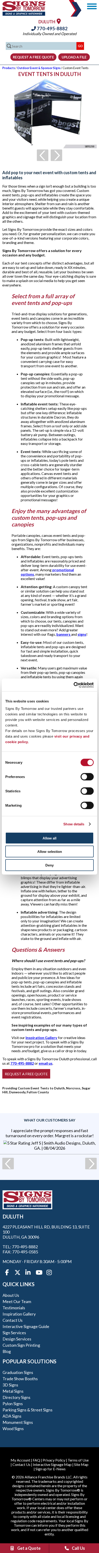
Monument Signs (18, 1422)
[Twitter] (17, 1272)
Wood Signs (13, 1428)
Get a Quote (29, 1548)
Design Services (17, 1338)
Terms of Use (78, 1460)
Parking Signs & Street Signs (27, 1409)
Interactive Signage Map (52, 1464)
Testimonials (14, 1307)
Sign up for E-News (50, 1469)
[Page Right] (56, 155)
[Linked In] (28, 1272)
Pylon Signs (13, 1403)
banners (63, 634)
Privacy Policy (54, 1460)
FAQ (36, 1460)
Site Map (81, 1464)
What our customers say (49, 1120)
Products (8, 68)
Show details (73, 824)
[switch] (87, 776)
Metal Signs (13, 1391)
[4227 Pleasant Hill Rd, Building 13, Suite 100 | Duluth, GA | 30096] (59, 21)
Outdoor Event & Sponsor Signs (39, 68)
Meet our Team (17, 1301)
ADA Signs (12, 1416)
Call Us (78, 1548)
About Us (11, 1295)
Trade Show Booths (20, 1378)
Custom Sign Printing (21, 1345)
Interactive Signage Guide (26, 1326)
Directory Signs (16, 1397)
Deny (49, 865)
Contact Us (13, 1320)
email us (45, 1063)
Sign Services (14, 1332)
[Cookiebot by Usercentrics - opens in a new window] (73, 685)
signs (82, 634)
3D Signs (10, 1384)
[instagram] (49, 1272)
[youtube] (38, 1272)
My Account (20, 1460)
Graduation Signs (18, 1372)
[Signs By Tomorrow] (24, 14)
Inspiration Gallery (41, 1037)
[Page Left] (42, 155)
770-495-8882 (52, 28)
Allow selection (49, 852)
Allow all (49, 838)
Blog (7, 1351)
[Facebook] (7, 1272)
